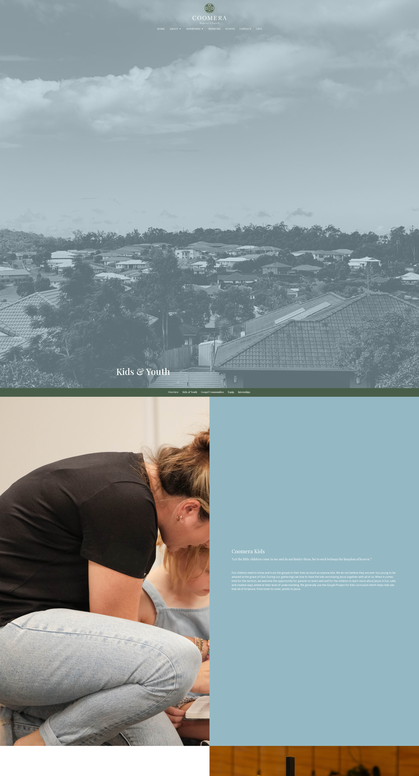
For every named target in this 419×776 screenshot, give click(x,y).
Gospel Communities (212, 392)
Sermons (214, 28)
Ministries (193, 28)
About (174, 28)
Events (230, 28)
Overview (173, 392)
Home (161, 28)
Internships (244, 392)
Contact (245, 28)
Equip (231, 392)
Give (259, 28)
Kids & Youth (189, 392)
